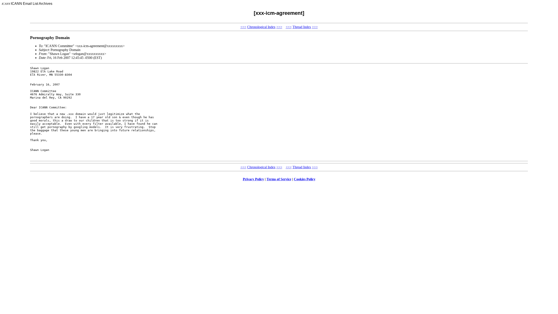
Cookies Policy (304, 179)
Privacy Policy (253, 179)
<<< (243, 27)
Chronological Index (261, 27)
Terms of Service (279, 179)
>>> (279, 27)
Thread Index (302, 27)
